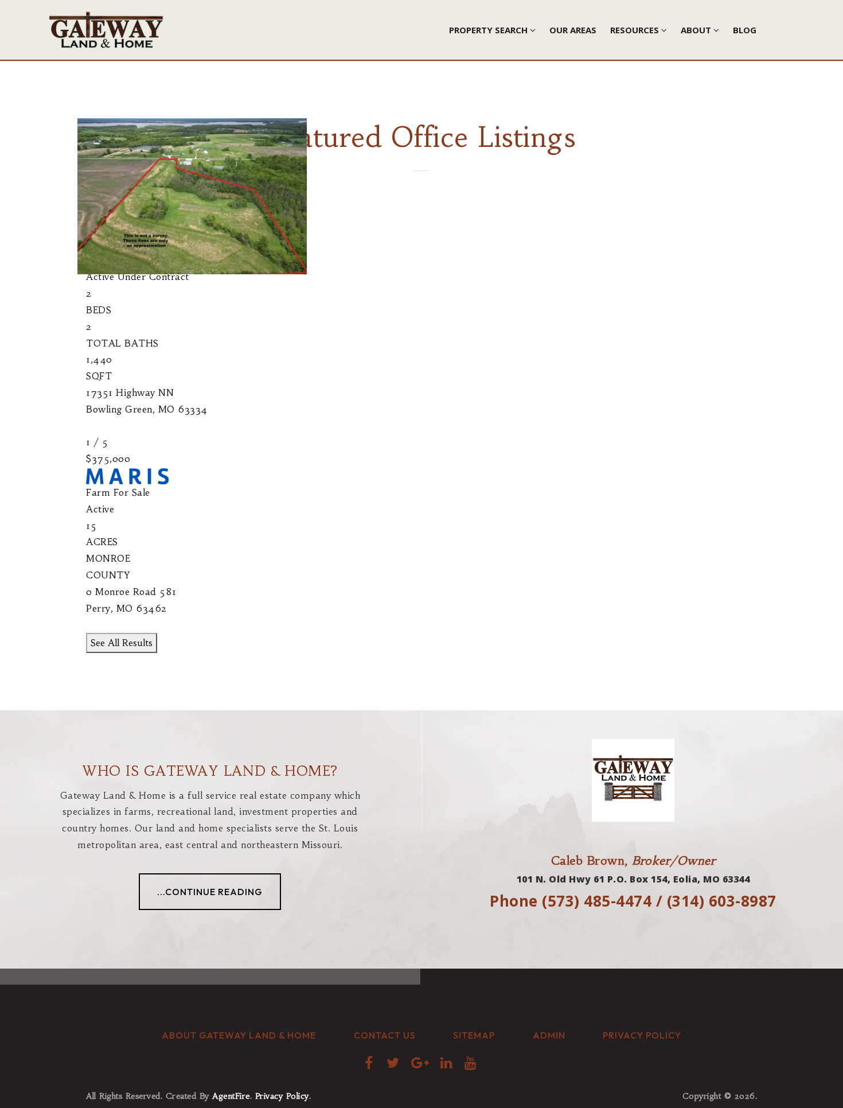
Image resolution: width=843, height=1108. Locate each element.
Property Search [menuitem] (489, 30)
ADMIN (549, 1035)
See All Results (122, 642)
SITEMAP (474, 1035)
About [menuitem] (697, 30)
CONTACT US (385, 1035)
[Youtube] (472, 1061)
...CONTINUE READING (210, 891)
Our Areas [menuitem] (572, 30)
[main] (421, 355)
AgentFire (231, 1096)
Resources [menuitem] (635, 30)
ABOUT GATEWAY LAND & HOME (239, 1035)
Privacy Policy (282, 1096)
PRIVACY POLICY (642, 1035)
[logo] (106, 28)
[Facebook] (370, 1061)
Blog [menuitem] (744, 30)
